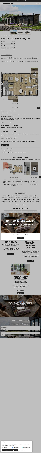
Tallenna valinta (6, 450)
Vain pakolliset (14, 450)
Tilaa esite (20, 237)
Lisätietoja (22, 450)
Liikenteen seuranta (16, 447)
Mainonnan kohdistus (27, 447)
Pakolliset (5, 447)
